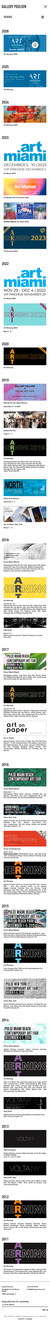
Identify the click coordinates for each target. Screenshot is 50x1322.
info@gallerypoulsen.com (36, 1289)
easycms (21, 1319)
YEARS (8, 17)
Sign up (45, 1310)
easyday (29, 1319)
